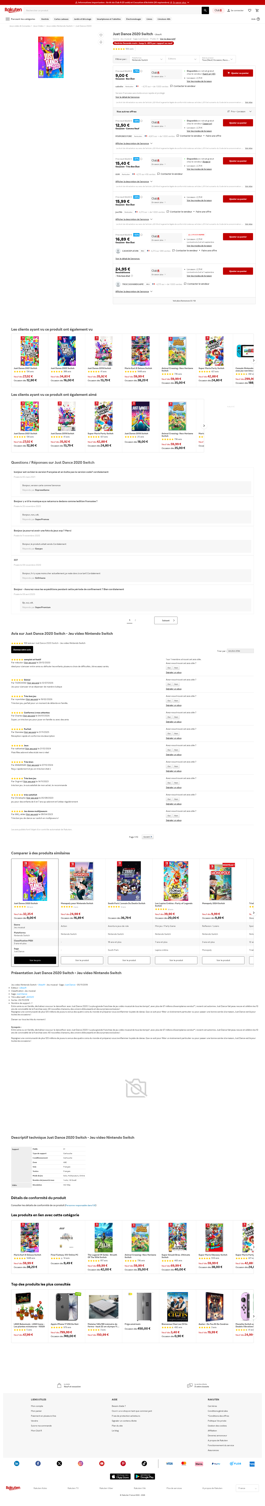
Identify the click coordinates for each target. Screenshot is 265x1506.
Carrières (212, 1406)
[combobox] (112, 10)
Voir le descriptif (167, 38)
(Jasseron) (207, 123)
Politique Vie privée (217, 1421)
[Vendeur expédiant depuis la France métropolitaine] (146, 136)
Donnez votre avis (22, 649)
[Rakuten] (13, 10)
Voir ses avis (30, 662)
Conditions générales (218, 1411)
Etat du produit (207, 58)
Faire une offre (213, 135)
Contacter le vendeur (185, 86)
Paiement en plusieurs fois (43, 1416)
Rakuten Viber (106, 1488)
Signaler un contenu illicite (124, 1421)
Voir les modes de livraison (199, 81)
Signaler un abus (173, 672)
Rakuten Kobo (40, 1488)
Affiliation (212, 1430)
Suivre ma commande (41, 1425)
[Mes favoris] (250, 10)
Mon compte (37, 1406)
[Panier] (257, 10)
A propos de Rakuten (218, 1440)
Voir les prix (35, 960)
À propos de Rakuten (212, 1488)
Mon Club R (36, 1430)
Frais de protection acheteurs (126, 1416)
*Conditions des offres (218, 1416)
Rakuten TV (73, 1488)
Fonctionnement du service (221, 1445)
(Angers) (206, 161)
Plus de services (174, 1488)
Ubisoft (41, 984)
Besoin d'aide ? (119, 1406)
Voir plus (248, 102)
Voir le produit (82, 960)
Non (176, 668)
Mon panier (36, 1411)
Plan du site (117, 1425)
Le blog (115, 1430)
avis (130, 49)
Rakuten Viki (140, 1488)
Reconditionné (122, 272)
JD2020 (30, 997)
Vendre (34, 1421)
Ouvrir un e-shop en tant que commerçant (132, 1411)
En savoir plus (157, 76)
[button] (181, 2)
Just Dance (70, 984)
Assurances (213, 1450)
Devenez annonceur (217, 1435)
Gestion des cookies (217, 1425)
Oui (169, 668)
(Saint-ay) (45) (208, 73)
